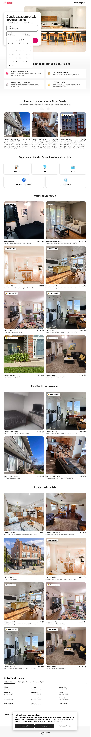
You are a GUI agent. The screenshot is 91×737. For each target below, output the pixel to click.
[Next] (48, 108)
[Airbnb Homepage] (8, 3)
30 (9, 65)
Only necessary (44, 726)
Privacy (42, 734)
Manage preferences (65, 726)
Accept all (25, 726)
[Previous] (41, 108)
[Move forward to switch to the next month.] (30, 40)
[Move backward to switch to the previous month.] (9, 40)
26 (20, 61)
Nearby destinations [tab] (9, 682)
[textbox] (14, 35)
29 (30, 61)
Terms (48, 734)
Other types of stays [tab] (24, 682)
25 (16, 61)
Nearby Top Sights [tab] (38, 682)
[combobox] (22, 29)
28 (26, 61)
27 (23, 61)
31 (13, 65)
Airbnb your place (79, 3)
